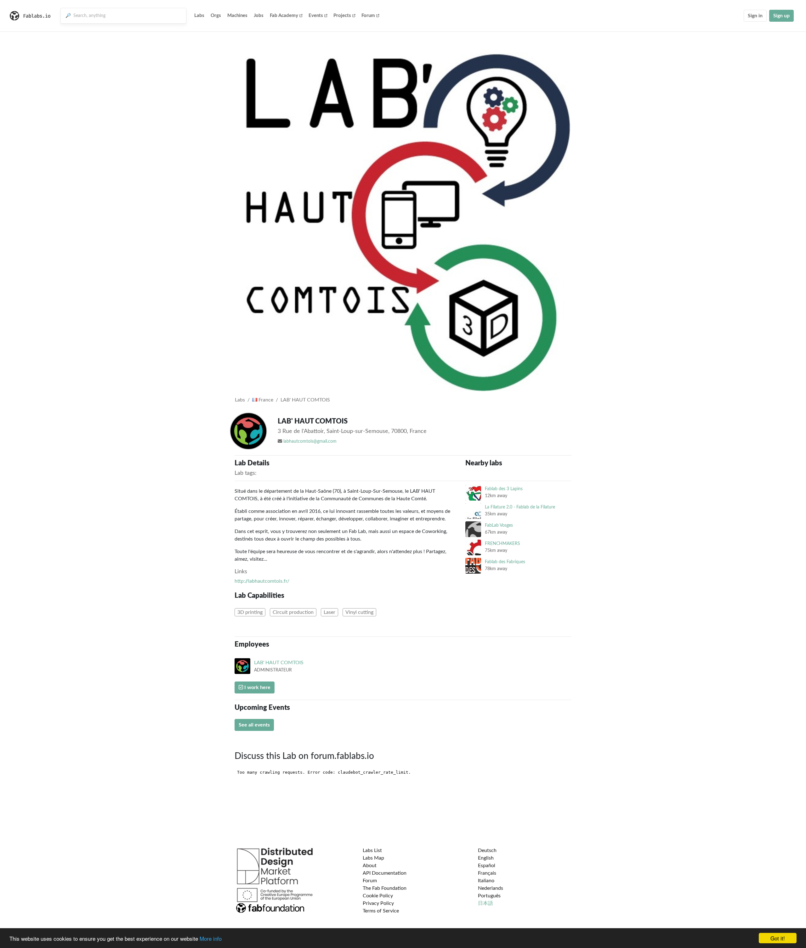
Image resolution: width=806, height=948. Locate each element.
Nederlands (490, 888)
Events (316, 15)
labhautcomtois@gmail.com (310, 441)
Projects (342, 15)
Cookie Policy (378, 895)
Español (486, 865)
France (265, 399)
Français (487, 873)
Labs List (372, 850)
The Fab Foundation (384, 888)
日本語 (485, 903)
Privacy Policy (378, 903)
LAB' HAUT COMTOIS (305, 399)
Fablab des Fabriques (505, 561)
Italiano (486, 880)
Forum (368, 15)
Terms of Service (381, 910)
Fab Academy (284, 15)
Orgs (216, 15)
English (486, 858)
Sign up (781, 15)
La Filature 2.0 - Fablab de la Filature (520, 507)
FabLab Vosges (499, 525)
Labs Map (373, 858)
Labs (199, 15)
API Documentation (384, 873)
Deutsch (487, 850)
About (370, 865)
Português (489, 895)
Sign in (755, 15)
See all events (254, 724)
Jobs (259, 15)
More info (211, 938)
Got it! (777, 938)
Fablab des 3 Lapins (504, 488)
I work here (256, 687)
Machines (237, 15)
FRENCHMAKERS (502, 543)
